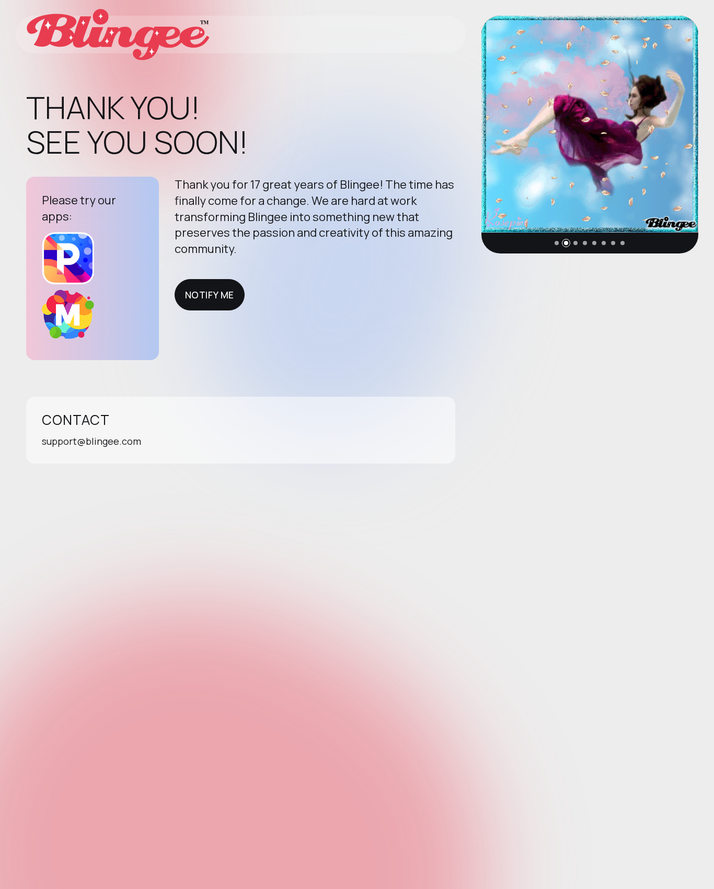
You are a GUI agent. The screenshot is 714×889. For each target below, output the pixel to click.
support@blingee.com (91, 441)
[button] (557, 243)
